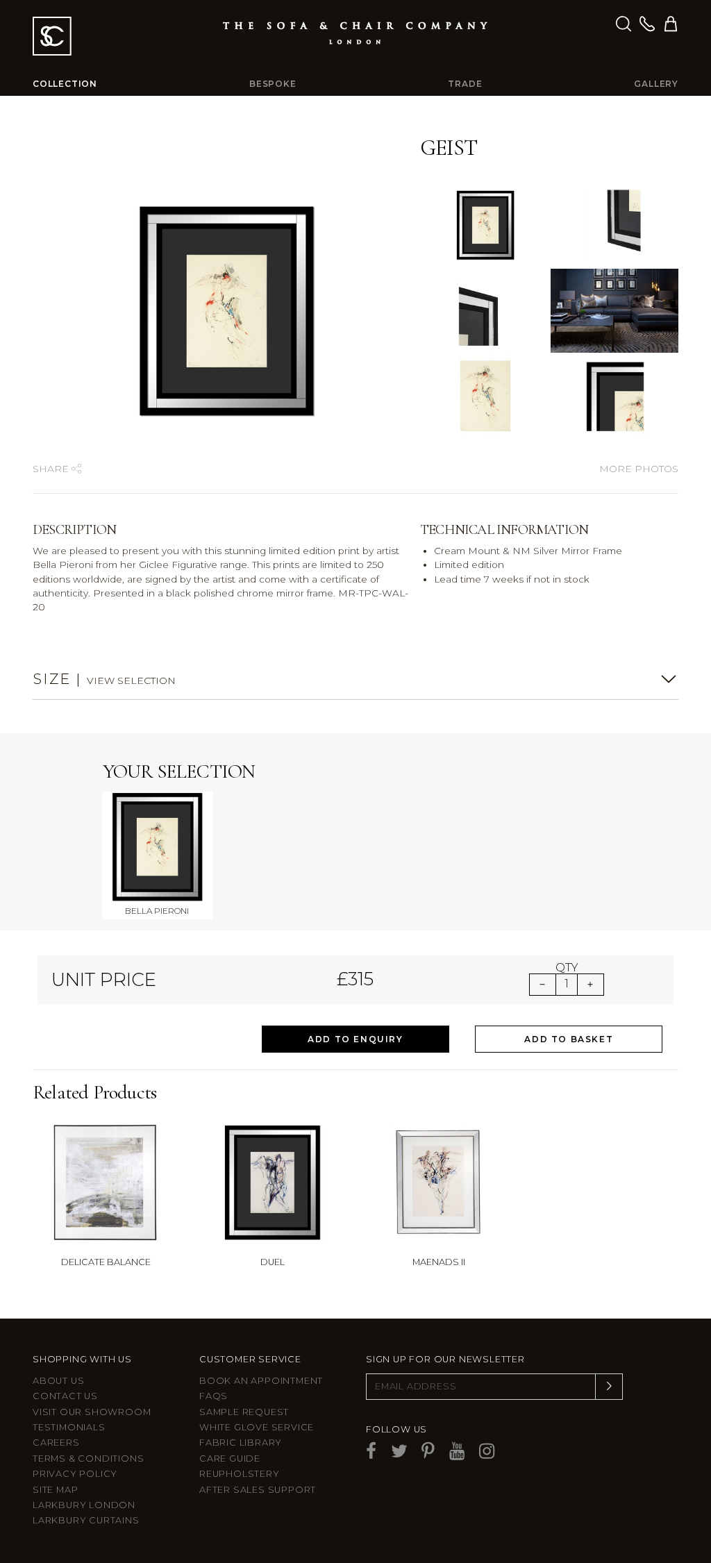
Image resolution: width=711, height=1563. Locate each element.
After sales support (257, 1490)
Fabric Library (240, 1442)
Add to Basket (568, 1039)
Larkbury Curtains (86, 1520)
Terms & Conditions (88, 1458)
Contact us (65, 1396)
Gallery (656, 83)
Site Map (55, 1490)
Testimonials (69, 1427)
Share (52, 468)
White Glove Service (256, 1427)
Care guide (229, 1458)
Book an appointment (261, 1381)
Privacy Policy (75, 1474)
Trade (465, 83)
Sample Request (244, 1412)
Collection (65, 83)
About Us (58, 1381)
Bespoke (272, 83)
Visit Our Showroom (92, 1412)
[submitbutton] (609, 1386)
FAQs (213, 1396)
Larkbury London (84, 1505)
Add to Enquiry (355, 1039)
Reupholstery (239, 1474)
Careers (56, 1442)
